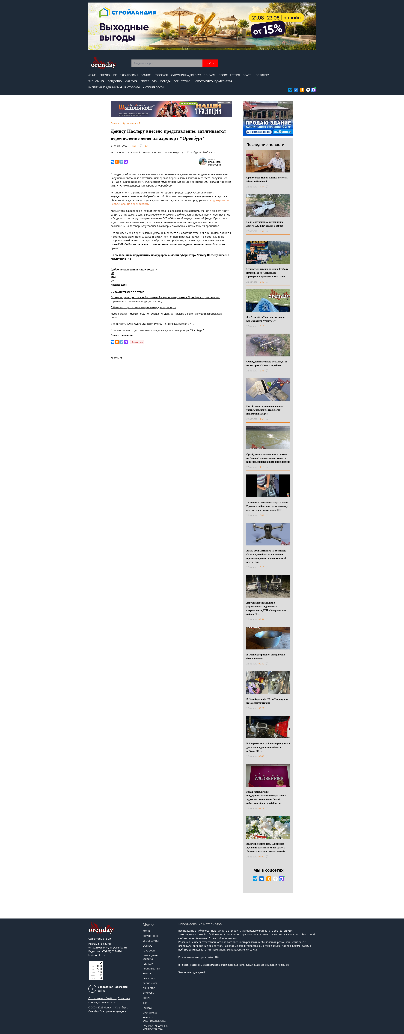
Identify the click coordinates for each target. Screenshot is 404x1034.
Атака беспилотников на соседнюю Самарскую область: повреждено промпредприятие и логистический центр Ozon (266, 556)
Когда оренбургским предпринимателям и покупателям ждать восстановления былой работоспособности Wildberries (266, 797)
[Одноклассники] (117, 162)
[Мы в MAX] (313, 90)
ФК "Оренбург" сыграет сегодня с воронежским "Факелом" (266, 319)
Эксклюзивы (129, 75)
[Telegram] (121, 162)
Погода (165, 81)
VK (112, 273)
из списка (283, 964)
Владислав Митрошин (214, 163)
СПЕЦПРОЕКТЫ (154, 87)
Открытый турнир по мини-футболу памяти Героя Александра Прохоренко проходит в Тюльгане (267, 272)
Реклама (210, 75)
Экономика (96, 81)
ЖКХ (154, 81)
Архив (92, 75)
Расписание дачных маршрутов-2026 (114, 87)
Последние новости (265, 144)
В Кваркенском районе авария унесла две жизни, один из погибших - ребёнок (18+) (268, 747)
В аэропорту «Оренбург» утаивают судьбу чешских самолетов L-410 (152, 324)
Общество (115, 81)
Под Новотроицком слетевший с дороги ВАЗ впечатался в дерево (264, 223)
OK (112, 281)
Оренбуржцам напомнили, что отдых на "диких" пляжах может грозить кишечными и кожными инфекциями (268, 457)
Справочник (108, 75)
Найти (210, 63)
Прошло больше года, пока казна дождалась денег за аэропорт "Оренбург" (157, 330)
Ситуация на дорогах (186, 75)
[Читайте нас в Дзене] (308, 90)
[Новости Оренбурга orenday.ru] (103, 63)
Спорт (145, 81)
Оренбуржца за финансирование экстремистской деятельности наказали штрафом (264, 409)
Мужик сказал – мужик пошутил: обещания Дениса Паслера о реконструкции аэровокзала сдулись (166, 315)
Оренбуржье (182, 81)
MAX (113, 277)
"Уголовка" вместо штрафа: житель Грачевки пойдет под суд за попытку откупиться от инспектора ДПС (267, 506)
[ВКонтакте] (112, 162)
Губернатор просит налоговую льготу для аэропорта (143, 307)
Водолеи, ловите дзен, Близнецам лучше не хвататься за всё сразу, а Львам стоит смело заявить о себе (265, 847)
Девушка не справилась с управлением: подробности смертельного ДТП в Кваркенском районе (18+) (266, 608)
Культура (131, 81)
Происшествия (229, 75)
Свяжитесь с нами (99, 938)
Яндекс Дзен (119, 284)
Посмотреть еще (122, 335)
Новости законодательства (212, 81)
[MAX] (126, 162)
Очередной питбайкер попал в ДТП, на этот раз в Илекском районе (266, 363)
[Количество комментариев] (269, 186)
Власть (247, 75)
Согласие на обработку (102, 998)
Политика (262, 75)
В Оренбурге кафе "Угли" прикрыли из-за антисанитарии (267, 701)
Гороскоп (161, 75)
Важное (146, 75)
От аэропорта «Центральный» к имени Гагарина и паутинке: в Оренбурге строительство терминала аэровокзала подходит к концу (165, 299)
